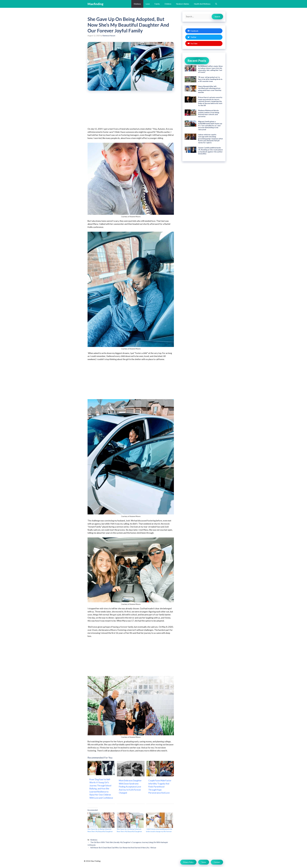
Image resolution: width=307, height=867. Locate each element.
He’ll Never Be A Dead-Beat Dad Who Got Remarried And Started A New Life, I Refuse (123, 848)
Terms (203, 862)
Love (148, 4)
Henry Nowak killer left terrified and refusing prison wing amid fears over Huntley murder (209, 89)
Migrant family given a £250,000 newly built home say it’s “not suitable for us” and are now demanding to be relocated (210, 125)
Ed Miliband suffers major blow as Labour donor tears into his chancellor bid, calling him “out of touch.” (210, 69)
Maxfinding (95, 4)
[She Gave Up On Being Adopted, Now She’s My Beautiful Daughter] (130, 820)
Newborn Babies (182, 4)
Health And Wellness (202, 4)
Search (217, 16)
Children (168, 4)
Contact (217, 862)
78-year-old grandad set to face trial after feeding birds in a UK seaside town (210, 79)
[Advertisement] (131, 111)
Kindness (137, 4)
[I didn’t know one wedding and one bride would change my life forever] (159, 820)
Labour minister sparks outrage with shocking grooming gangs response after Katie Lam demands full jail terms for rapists (210, 138)
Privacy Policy (188, 862)
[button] (216, 4)
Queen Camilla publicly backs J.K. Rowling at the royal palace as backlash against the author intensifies (210, 151)
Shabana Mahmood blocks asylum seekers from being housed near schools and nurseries (208, 113)
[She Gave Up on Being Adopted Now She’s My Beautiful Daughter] (101, 820)
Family (157, 4)
